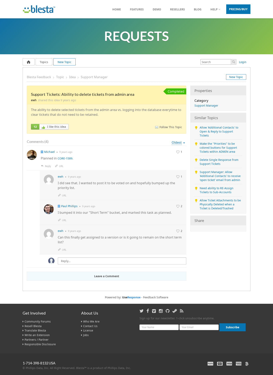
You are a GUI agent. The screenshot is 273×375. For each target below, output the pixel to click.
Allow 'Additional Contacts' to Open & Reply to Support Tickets (219, 131)
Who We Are (91, 321)
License (88, 330)
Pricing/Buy (238, 9)
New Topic (64, 62)
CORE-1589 (65, 158)
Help (214, 9)
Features (137, 9)
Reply (48, 166)
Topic (60, 77)
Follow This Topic (170, 127)
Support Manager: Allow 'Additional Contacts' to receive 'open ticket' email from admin (220, 176)
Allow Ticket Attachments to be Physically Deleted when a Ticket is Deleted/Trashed (220, 204)
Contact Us (90, 326)
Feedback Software (155, 297)
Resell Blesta (33, 326)
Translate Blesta (35, 330)
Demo (157, 9)
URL (61, 166)
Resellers (177, 9)
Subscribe (232, 327)
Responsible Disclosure (40, 344)
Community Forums (38, 321)
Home (116, 9)
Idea (72, 77)
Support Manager (94, 77)
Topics (44, 62)
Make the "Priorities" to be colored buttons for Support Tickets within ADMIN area (218, 147)
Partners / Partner (37, 339)
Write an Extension (37, 335)
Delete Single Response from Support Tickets (219, 162)
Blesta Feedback (39, 77)
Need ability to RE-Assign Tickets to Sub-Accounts (216, 190)
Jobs (86, 335)
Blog (197, 9)
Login (242, 62)
